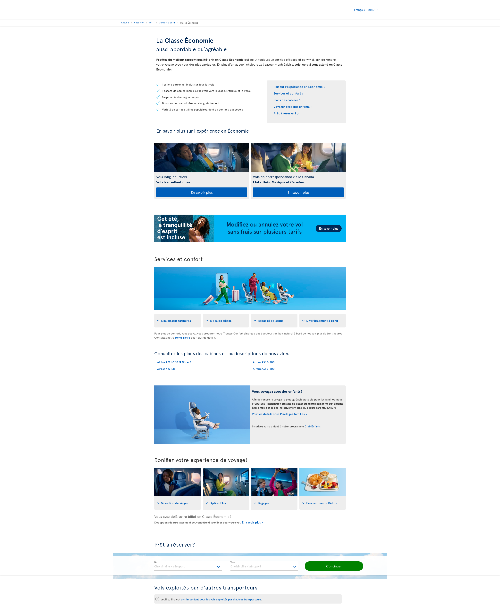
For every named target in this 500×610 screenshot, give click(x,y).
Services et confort (287, 93)
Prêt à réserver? (285, 113)
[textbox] (188, 566)
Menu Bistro (182, 337)
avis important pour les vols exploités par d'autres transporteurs (221, 599)
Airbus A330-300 (264, 369)
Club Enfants (313, 426)
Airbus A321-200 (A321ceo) (174, 362)
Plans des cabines (286, 100)
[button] (334, 566)
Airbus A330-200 (264, 362)
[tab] (177, 320)
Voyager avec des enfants (292, 106)
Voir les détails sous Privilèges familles (278, 414)
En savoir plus (202, 192)
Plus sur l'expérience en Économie (298, 86)
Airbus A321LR (166, 369)
